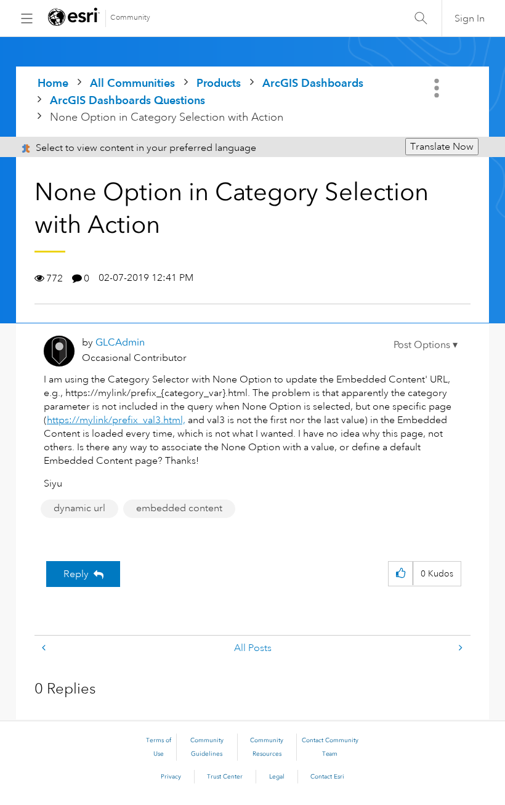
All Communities (132, 82)
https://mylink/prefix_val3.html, (116, 420)
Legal (277, 776)
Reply (76, 574)
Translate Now (442, 146)
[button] (425, 345)
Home (53, 82)
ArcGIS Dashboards (312, 82)
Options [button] (437, 88)
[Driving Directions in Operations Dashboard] (459, 648)
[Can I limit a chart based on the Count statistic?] (45, 648)
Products (218, 82)
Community (130, 17)
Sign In (469, 18)
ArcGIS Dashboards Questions (127, 100)
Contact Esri (327, 776)
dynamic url (79, 508)
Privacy (171, 776)
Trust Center (225, 776)
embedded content (179, 508)
